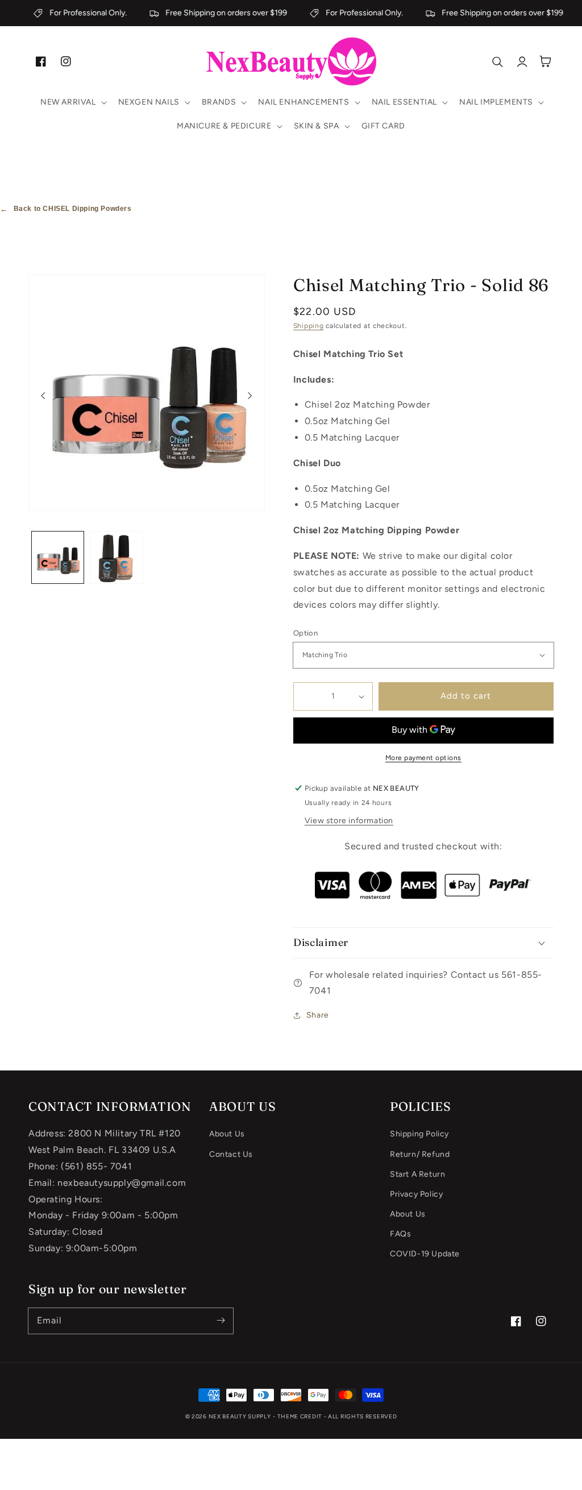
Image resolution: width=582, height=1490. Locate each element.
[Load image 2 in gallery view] (116, 557)
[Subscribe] (220, 1320)
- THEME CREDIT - (300, 1416)
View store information (349, 820)
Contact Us (231, 1154)
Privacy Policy (416, 1194)
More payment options (423, 758)
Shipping (308, 326)
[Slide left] (43, 396)
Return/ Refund (420, 1154)
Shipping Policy (419, 1134)
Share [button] (317, 1015)
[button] (72, 102)
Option (305, 633)
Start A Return (417, 1174)
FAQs (400, 1234)
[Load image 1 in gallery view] (57, 557)
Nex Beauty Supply (240, 1416)
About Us (227, 1134)
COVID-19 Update (425, 1254)
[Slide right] (250, 396)
